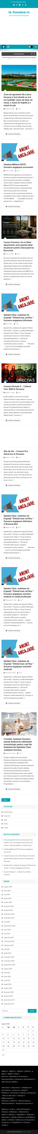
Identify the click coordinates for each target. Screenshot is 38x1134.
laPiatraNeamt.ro (29, 1079)
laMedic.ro (12, 1071)
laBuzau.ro (24, 1093)
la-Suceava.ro (19, 12)
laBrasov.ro (5, 1109)
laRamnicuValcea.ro (8, 1103)
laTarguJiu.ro (6, 1122)
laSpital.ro (20, 1071)
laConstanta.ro (6, 1090)
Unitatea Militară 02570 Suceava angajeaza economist (18, 850)
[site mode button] (31, 47)
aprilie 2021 (8, 953)
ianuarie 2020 (8, 996)
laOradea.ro (5, 1101)
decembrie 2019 (9, 1000)
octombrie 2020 (9, 961)
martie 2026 (8, 902)
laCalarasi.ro (32, 1093)
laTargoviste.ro (30, 1120)
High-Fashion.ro (7, 1082)
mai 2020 (7, 980)
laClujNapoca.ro (27, 1087)
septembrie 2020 (9, 965)
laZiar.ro (17, 1074)
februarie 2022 (9, 945)
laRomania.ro (6, 1087)
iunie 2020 (7, 976)
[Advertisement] (19, 33)
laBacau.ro (12, 1114)
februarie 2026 (9, 906)
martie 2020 (8, 988)
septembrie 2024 (9, 926)
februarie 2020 (9, 992)
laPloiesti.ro (5, 1093)
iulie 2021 (7, 949)
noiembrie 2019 (9, 1004)
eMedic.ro (5, 1071)
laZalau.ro (5, 1125)
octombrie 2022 (9, 941)
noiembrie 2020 (9, 957)
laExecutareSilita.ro (8, 1079)
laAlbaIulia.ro (13, 1112)
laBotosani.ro (6, 1117)
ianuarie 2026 (8, 910)
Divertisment (8, 812)
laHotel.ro (27, 1071)
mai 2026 (7, 894)
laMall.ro (11, 1074)
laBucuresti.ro (16, 1087)
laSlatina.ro (12, 1120)
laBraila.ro (14, 1117)
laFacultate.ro (13, 1076)
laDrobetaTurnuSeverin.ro (24, 1103)
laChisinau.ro (19, 1079)
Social (6, 828)
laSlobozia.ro (20, 1120)
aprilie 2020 (8, 984)
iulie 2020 (7, 972)
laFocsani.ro (13, 1095)
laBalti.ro (15, 1082)
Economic (7, 816)
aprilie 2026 (8, 898)
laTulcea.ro (27, 1122)
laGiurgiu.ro (22, 1095)
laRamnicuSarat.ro (24, 1101)
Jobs (5, 820)
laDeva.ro (5, 1095)
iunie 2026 (7, 891)
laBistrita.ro (31, 1114)
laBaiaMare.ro (21, 1114)
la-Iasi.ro (13, 1109)
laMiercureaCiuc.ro (8, 1098)
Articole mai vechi (7, 800)
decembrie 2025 (9, 914)
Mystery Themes (26, 1132)
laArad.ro (5, 1114)
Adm (19, 109)
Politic (6, 824)
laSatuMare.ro (30, 1117)
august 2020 (8, 969)
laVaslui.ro (5, 1112)
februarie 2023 (9, 937)
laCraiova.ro (16, 1090)
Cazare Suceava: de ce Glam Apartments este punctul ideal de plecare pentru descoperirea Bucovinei (19, 858)
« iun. (3, 1055)
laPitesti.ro (13, 1101)
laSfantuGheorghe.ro (23, 1109)
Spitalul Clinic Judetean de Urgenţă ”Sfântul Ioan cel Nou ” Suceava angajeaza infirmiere (19, 318)
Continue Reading (14, 134)
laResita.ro (21, 1117)
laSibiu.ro (5, 1120)
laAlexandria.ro (24, 1112)
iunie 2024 (7, 930)
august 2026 (8, 887)
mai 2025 (7, 922)
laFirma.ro (5, 1076)
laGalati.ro (24, 1090)
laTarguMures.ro (16, 1122)
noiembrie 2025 (9, 918)
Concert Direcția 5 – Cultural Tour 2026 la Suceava (17, 873)
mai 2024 (7, 933)
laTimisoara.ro (15, 1093)
